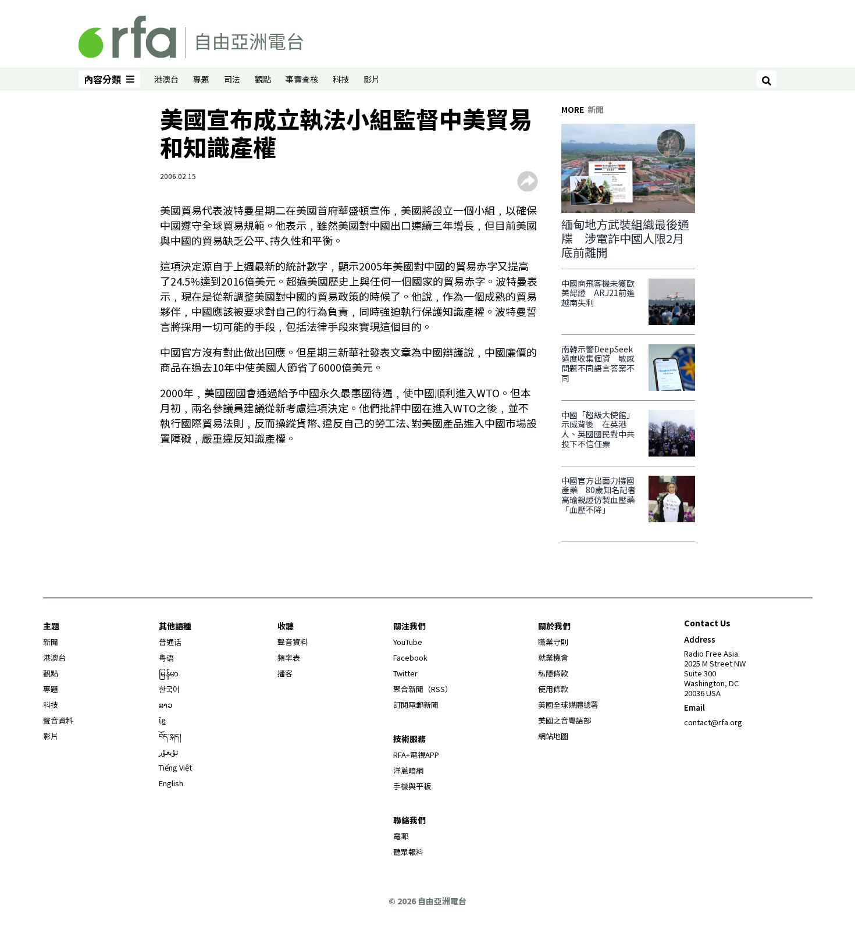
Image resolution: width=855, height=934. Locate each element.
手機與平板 (412, 786)
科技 (341, 79)
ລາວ (165, 704)
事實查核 (302, 79)
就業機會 (553, 657)
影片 (372, 79)
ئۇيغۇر (169, 751)
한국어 (169, 688)
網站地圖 (553, 736)
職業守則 (553, 641)
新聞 (50, 641)
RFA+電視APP (416, 754)
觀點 (263, 79)
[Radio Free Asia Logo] (191, 34)
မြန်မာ (169, 673)
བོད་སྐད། (170, 736)
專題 (201, 79)
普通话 (170, 641)
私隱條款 (553, 673)
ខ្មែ (162, 720)
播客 (285, 673)
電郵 (400, 836)
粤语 (166, 657)
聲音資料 (58, 720)
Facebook (410, 657)
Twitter (405, 673)
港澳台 (166, 79)
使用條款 (553, 688)
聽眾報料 (408, 851)
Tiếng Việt (175, 767)
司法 (232, 79)
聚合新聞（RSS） (423, 688)
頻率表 (288, 657)
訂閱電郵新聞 (416, 704)
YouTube (407, 641)
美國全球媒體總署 (568, 704)
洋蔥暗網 (408, 770)
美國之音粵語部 (564, 720)
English (171, 783)
